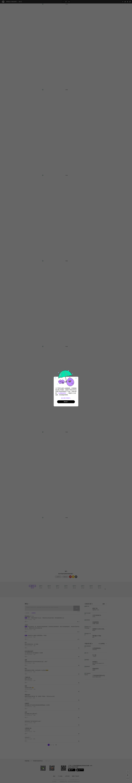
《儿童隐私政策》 (62, 393)
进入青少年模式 (65, 398)
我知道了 (66, 401)
